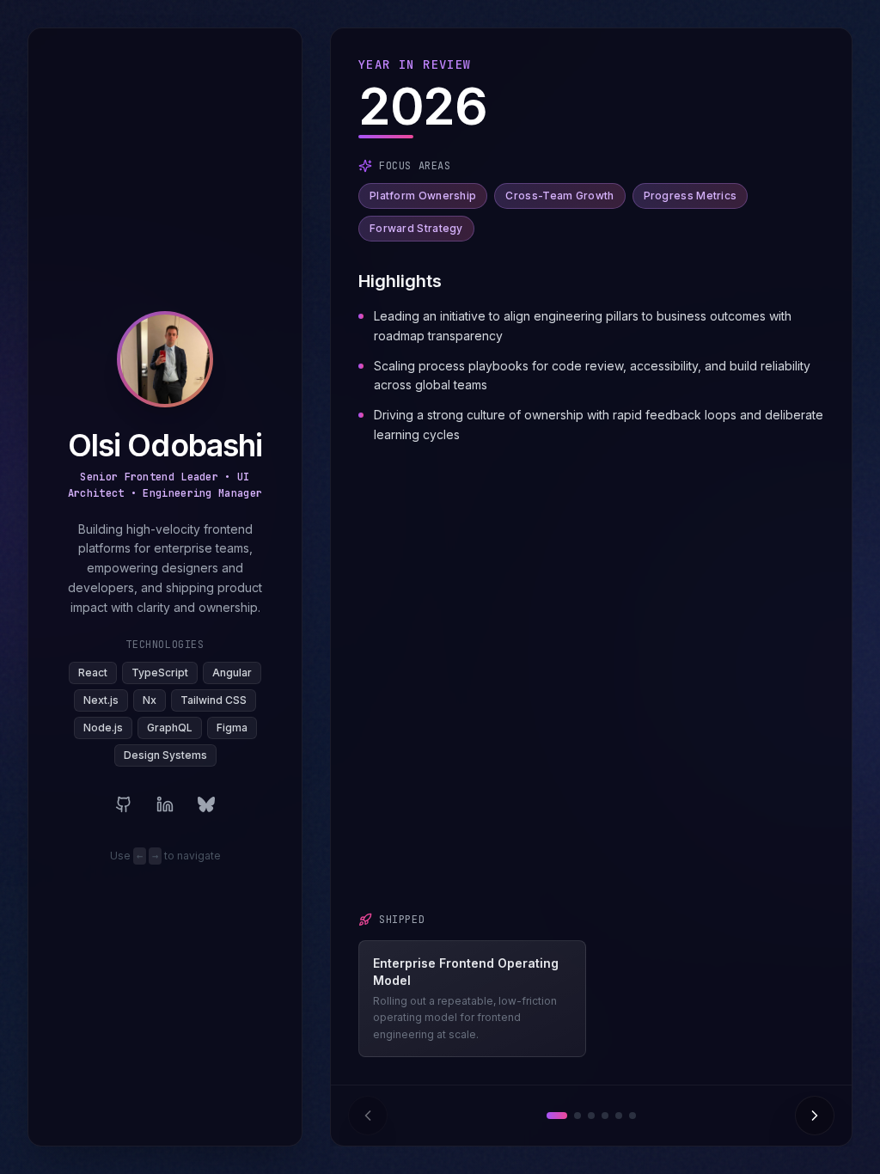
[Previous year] (368, 1115)
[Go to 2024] (591, 1115)
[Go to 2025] (577, 1115)
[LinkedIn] (165, 804)
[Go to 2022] (618, 1115)
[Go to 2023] (605, 1115)
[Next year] (814, 1115)
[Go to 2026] (557, 1115)
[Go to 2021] (632, 1115)
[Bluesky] (206, 804)
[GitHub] (124, 804)
